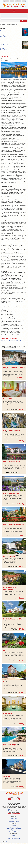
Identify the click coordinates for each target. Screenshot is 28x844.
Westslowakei (4, 342)
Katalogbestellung (13, 830)
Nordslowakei (12, 340)
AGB (14, 820)
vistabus (6, 841)
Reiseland (16, 14)
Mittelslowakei (4, 340)
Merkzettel (17, 1)
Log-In (13, 835)
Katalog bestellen (4, 30)
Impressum (6, 1)
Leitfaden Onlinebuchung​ (14, 838)
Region (2, 16)
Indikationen (3, 14)
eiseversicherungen (14, 827)
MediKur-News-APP (14, 831)
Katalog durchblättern (3, 35)
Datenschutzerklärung (13, 821)
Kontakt (12, 1)
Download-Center (14, 837)
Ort (15, 16)
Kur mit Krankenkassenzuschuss (14, 828)
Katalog (24, 1)
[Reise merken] (24, 351)
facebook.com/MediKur (14, 813)
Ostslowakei (19, 340)
